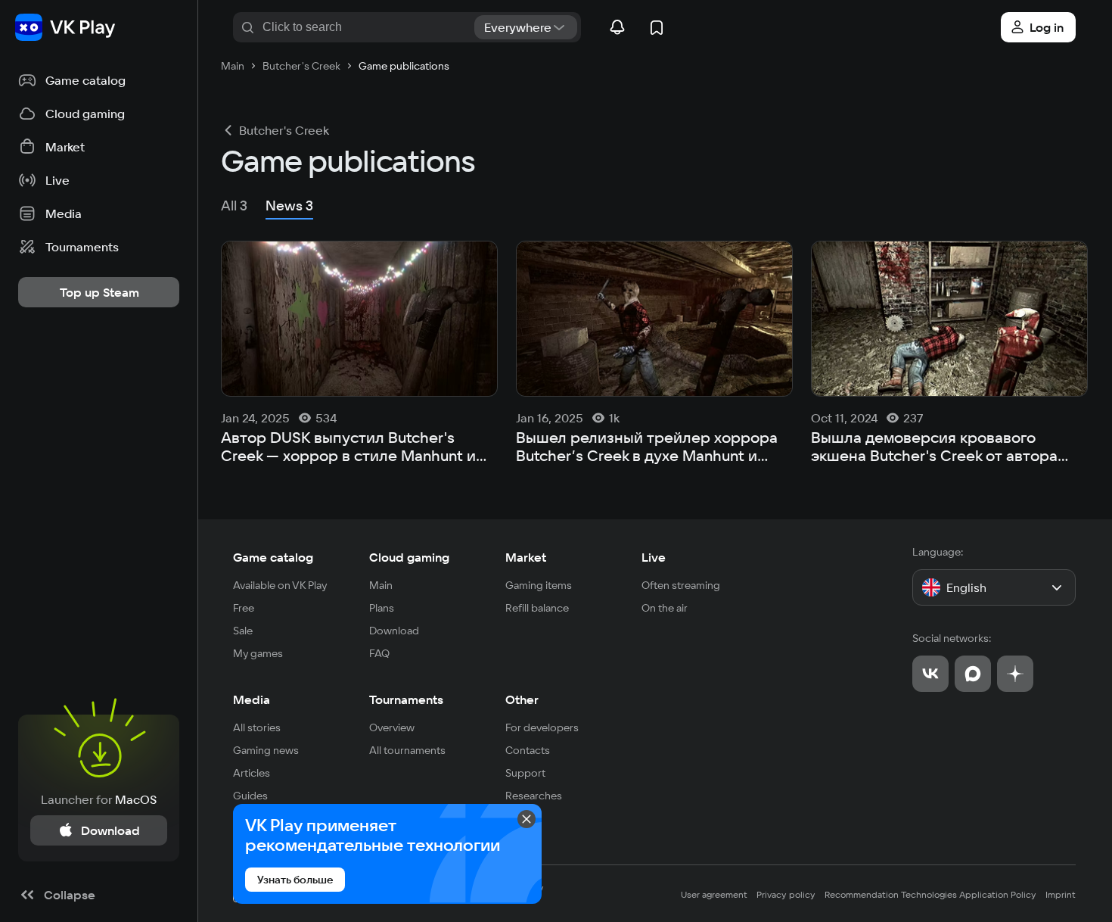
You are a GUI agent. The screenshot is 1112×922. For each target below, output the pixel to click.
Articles (251, 773)
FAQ (379, 653)
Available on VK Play (280, 585)
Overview (392, 727)
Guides (250, 795)
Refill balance (537, 608)
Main (381, 585)
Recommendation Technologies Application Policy (930, 894)
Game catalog (273, 557)
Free (243, 608)
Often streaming (680, 585)
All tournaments (407, 750)
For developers (542, 727)
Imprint (1060, 894)
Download (394, 630)
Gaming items (538, 585)
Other (522, 699)
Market (525, 557)
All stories (257, 727)
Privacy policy (785, 894)
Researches (533, 795)
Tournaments (406, 699)
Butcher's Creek (284, 130)
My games (258, 653)
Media (251, 699)
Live (653, 557)
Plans (381, 608)
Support (525, 773)
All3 (234, 205)
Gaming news (266, 750)
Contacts (527, 750)
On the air (664, 608)
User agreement (714, 894)
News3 (289, 205)
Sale (243, 630)
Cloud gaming (409, 557)
